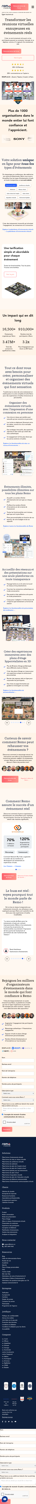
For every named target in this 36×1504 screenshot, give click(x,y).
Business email (6, 1064)
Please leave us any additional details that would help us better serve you (18, 1105)
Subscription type (7, 1091)
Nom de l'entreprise (8, 1071)
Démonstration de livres (19, 7)
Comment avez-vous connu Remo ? (13, 1097)
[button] (11, 722)
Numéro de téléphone (9, 1077)
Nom (3, 1057)
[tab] (11, 185)
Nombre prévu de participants (12, 1084)
